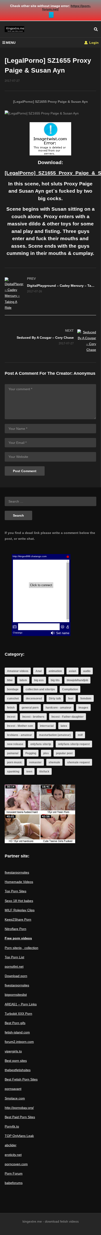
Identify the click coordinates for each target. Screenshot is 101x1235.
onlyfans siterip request (74, 744)
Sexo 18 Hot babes (19, 901)
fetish (11, 707)
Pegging (30, 753)
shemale (54, 762)
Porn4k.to (12, 1126)
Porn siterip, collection (21, 948)
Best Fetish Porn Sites (21, 1079)
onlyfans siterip (40, 744)
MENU (11, 42)
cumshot (13, 698)
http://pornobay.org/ (19, 1108)
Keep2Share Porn (18, 919)
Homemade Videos (19, 882)
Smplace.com (15, 1098)
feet (70, 698)
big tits (55, 680)
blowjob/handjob (77, 680)
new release (15, 744)
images (83, 707)
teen (29, 771)
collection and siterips (40, 689)
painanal (12, 753)
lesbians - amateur (19, 735)
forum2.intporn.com (19, 1042)
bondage (13, 689)
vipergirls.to (13, 1051)
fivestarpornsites (17, 872)
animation (55, 671)
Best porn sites (16, 1060)
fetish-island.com (17, 1032)
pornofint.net (14, 966)
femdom (85, 698)
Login (93, 42)
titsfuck (44, 771)
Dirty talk (55, 698)
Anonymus (84, 373)
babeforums (14, 1183)
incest (11, 716)
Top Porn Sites (15, 891)
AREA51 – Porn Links (21, 1004)
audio (86, 671)
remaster (35, 762)
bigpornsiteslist (16, 994)
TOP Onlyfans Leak (19, 1136)
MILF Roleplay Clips (20, 910)
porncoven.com (16, 1164)
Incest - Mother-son (20, 726)
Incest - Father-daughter (67, 716)
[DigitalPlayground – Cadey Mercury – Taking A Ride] (50, 294)
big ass (39, 680)
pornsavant (13, 1089)
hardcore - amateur (58, 707)
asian (72, 671)
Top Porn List (14, 957)
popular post (64, 753)
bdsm (23, 680)
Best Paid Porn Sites (20, 1117)
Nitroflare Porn (15, 929)
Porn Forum (14, 1173)
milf (80, 735)
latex (64, 726)
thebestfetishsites (18, 1070)
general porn (30, 707)
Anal (38, 671)
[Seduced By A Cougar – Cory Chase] (50, 341)
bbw (9, 680)
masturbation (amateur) (55, 735)
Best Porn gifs (15, 1023)
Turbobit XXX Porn (18, 1013)
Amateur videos (17, 671)
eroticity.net (13, 1155)
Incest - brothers (33, 716)
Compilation (70, 689)
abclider (10, 1145)
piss (46, 753)
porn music (14, 762)
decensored (34, 698)
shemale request (78, 762)
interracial (47, 726)
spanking (13, 771)
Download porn (16, 976)
